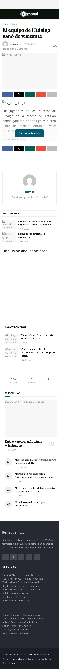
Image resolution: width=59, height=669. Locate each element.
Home (5, 24)
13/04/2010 (30, 43)
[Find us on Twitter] (13, 557)
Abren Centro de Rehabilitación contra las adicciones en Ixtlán (35, 490)
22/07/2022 (26, 360)
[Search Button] (55, 14)
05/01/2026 (24, 229)
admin (15, 43)
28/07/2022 (26, 342)
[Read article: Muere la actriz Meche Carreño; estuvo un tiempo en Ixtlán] (11, 352)
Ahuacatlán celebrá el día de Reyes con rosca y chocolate (34, 223)
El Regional (15, 659)
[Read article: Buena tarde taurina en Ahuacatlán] (9, 237)
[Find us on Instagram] (21, 557)
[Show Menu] (3, 14)
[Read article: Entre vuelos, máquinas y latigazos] (31, 418)
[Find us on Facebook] (5, 557)
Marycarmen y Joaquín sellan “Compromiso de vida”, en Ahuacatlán (34, 475)
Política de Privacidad (38, 654)
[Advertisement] (29, 4)
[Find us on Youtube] (29, 557)
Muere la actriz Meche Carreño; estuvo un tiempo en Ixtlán (38, 352)
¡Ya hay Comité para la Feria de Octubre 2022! (36, 337)
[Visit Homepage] (29, 14)
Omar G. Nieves (9, 663)
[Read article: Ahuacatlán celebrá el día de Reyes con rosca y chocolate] (9, 224)
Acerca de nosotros (12, 654)
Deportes (16, 24)
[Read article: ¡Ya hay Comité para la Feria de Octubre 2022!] (11, 338)
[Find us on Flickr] (37, 557)
